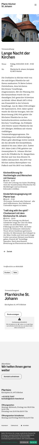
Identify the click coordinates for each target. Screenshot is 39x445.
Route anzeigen (13, 314)
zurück (9, 251)
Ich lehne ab (24, 442)
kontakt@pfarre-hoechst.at (13, 399)
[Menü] (35, 5)
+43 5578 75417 (8, 397)
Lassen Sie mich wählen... (9, 442)
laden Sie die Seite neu (17, 326)
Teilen (15, 272)
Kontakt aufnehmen (11, 377)
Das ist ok (33, 442)
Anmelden (26, 425)
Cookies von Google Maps (26, 324)
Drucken (7, 272)
